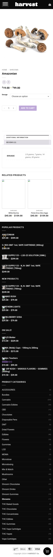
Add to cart (28, 108)
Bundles (5, 395)
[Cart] (49, 4)
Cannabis (6, 400)
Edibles (5, 434)
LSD (4, 449)
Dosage (4, 95)
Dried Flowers (8, 429)
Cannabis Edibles (10, 405)
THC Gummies (8, 524)
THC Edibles (7, 519)
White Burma (13, 213)
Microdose (6, 459)
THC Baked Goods (10, 504)
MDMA (5, 454)
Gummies (6, 444)
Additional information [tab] (17, 137)
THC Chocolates (9, 509)
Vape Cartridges (9, 539)
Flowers (5, 439)
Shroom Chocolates (11, 484)
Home (4, 70)
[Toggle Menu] (5, 4)
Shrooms (14, 70)
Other (4, 479)
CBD (4, 409)
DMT (4, 424)
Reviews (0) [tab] (11, 142)
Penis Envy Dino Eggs (39, 213)
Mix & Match (7, 469)
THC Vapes (7, 534)
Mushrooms (7, 474)
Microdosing (7, 464)
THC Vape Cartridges (11, 529)
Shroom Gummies (10, 494)
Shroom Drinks (8, 489)
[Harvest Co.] (26, 4)
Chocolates (7, 414)
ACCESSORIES (8, 390)
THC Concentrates (10, 514)
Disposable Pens (9, 419)
